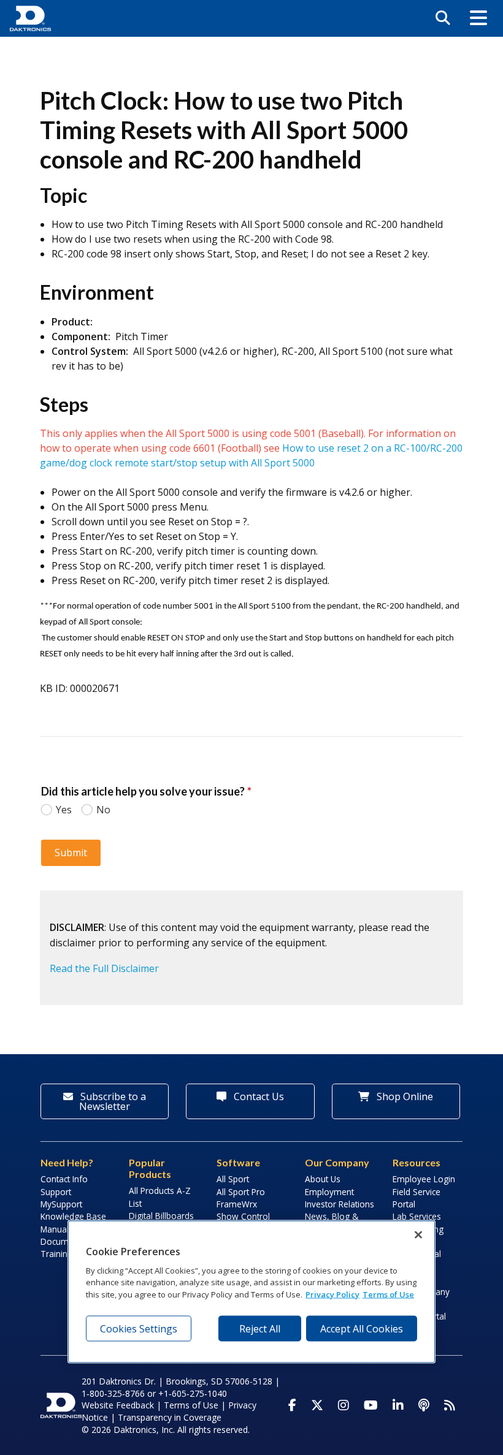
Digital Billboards (161, 1215)
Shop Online (403, 1096)
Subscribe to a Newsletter (112, 1101)
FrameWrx (237, 1204)
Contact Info (64, 1179)
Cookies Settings (138, 1328)
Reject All (259, 1328)
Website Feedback (118, 1405)
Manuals (56, 1229)
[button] (478, 18)
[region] (251, 1292)
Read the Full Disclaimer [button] (104, 968)
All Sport (233, 1179)
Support (55, 1192)
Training (56, 1253)
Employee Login (424, 1179)
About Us (322, 1179)
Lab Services (417, 1216)
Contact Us (257, 1096)
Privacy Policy (332, 1293)
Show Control (243, 1216)
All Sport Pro (241, 1192)
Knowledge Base (73, 1216)
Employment (329, 1192)
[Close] (418, 1234)
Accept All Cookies (361, 1328)
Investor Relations (339, 1204)
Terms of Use (191, 1405)
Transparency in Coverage (169, 1417)
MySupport (61, 1204)
